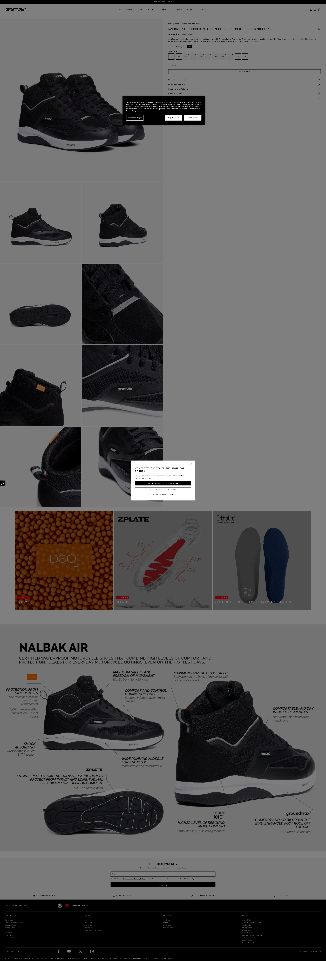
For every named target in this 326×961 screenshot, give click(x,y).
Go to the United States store (163, 483)
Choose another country (163, 494)
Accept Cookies (193, 118)
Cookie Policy (193, 109)
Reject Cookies (173, 118)
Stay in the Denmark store (163, 489)
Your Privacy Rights (135, 118)
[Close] (191, 463)
